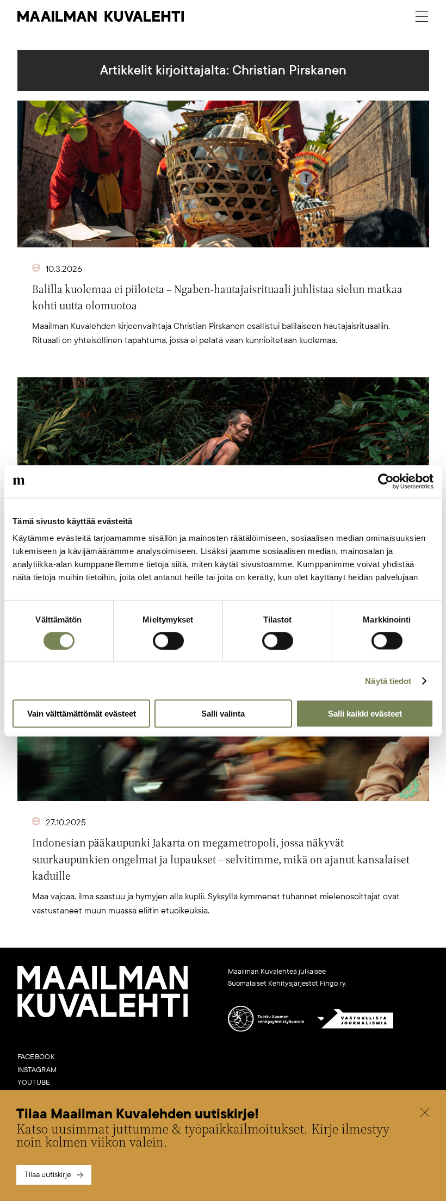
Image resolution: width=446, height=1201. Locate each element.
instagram (37, 1070)
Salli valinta (223, 713)
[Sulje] (424, 1114)
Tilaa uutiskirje (47, 1174)
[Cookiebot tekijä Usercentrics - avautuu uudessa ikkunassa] (385, 481)
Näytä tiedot (388, 680)
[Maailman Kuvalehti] (102, 1015)
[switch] (168, 640)
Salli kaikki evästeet (365, 713)
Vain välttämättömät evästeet (81, 713)
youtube (34, 1082)
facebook (36, 1057)
